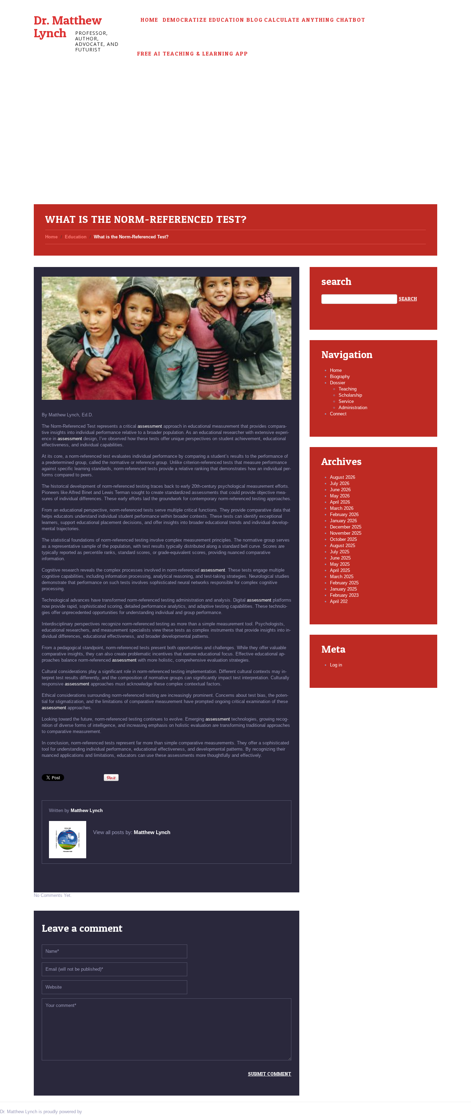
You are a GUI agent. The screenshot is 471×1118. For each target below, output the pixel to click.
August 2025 (342, 545)
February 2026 (344, 514)
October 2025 (343, 539)
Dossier (337, 382)
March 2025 (341, 576)
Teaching (348, 389)
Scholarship (350, 395)
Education (76, 236)
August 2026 (342, 477)
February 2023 (344, 595)
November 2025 (345, 533)
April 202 (339, 601)
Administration (353, 407)
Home (149, 20)
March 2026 (341, 508)
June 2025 (340, 558)
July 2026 (339, 483)
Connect (338, 413)
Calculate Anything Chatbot (314, 20)
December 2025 (345, 527)
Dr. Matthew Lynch (68, 26)
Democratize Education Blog (213, 20)
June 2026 (340, 489)
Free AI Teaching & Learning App (192, 53)
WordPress (94, 1111)
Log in (336, 664)
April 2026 (340, 502)
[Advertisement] (235, 152)
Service (346, 401)
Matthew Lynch (87, 810)
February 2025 (344, 582)
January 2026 (343, 520)
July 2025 (339, 551)
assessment (150, 426)
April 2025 (340, 570)
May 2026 (340, 495)
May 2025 (340, 564)
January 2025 (343, 589)
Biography (340, 376)
